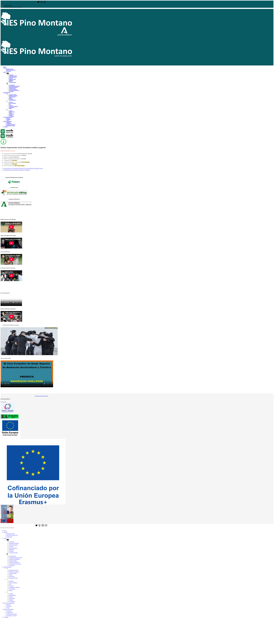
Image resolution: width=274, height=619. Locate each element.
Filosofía (11, 102)
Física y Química (12, 103)
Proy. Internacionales (7, 117)
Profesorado (11, 85)
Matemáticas (12, 111)
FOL (10, 104)
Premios (11, 78)
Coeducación (9, 123)
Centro (4, 72)
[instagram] (44, 2)
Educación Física (12, 100)
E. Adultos (5, 126)
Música (10, 112)
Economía (11, 98)
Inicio (4, 66)
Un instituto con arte (10, 125)
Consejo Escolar (12, 82)
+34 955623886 (7, 5)
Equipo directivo (12, 79)
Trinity (7, 120)
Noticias (10, 81)
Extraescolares (12, 88)
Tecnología (11, 116)
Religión (10, 115)
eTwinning (8, 119)
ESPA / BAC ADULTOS (10, 70)
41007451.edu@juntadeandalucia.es (12, 7)
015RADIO (8, 122)
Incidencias (8, 71)
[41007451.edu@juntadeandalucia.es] (46, 526)
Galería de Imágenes (13, 87)
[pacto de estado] (8, 413)
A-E (7, 93)
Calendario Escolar (13, 75)
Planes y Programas (7, 121)
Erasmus (8, 118)
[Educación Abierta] (10, 418)
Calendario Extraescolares (41, 396)
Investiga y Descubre (10, 124)
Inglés (10, 108)
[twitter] (38, 2)
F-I (6, 101)
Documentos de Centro (14, 90)
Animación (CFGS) (12, 94)
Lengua (10, 110)
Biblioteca (11, 80)
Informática (11, 107)
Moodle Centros (9, 69)
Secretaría (11, 91)
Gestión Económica (13, 89)
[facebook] (41, 2)
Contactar (11, 74)
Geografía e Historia (13, 106)
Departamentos (6, 92)
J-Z (7, 109)
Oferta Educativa (12, 77)
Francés (10, 105)
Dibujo (10, 97)
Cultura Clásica (12, 96)
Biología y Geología (13, 95)
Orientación (11, 113)
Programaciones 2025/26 (14, 86)
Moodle (5, 67)
